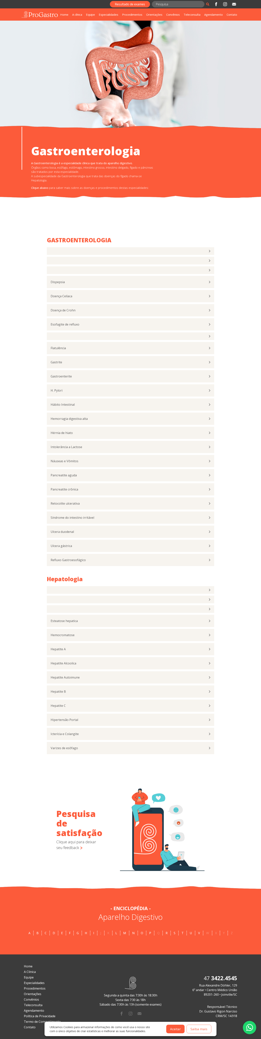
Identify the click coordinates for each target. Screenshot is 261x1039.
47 (220, 978)
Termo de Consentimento (42, 1022)
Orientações (154, 14)
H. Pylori (56, 390)
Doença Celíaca (61, 296)
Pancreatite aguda (64, 475)
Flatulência (58, 348)
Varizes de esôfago (64, 748)
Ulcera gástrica (61, 546)
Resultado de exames (130, 4)
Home (64, 14)
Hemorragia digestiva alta (69, 419)
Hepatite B (58, 691)
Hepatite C (58, 706)
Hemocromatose (63, 635)
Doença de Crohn (63, 310)
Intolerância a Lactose (66, 447)
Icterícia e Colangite (65, 734)
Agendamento (213, 14)
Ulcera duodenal (62, 532)
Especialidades (108, 14)
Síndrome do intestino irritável (72, 517)
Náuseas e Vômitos (64, 461)
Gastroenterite (61, 376)
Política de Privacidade (39, 1016)
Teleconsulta (192, 14)
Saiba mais (198, 1029)
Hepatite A (58, 649)
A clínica (77, 14)
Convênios (173, 14)
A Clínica (30, 972)
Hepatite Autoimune (65, 677)
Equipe (90, 14)
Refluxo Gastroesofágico (68, 560)
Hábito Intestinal (63, 404)
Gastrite (56, 362)
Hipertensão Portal (64, 720)
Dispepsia (58, 282)
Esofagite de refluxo (65, 324)
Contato (232, 14)
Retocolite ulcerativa (65, 503)
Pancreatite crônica (64, 489)
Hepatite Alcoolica (63, 663)
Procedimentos (132, 14)
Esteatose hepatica (64, 621)
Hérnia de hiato (62, 433)
